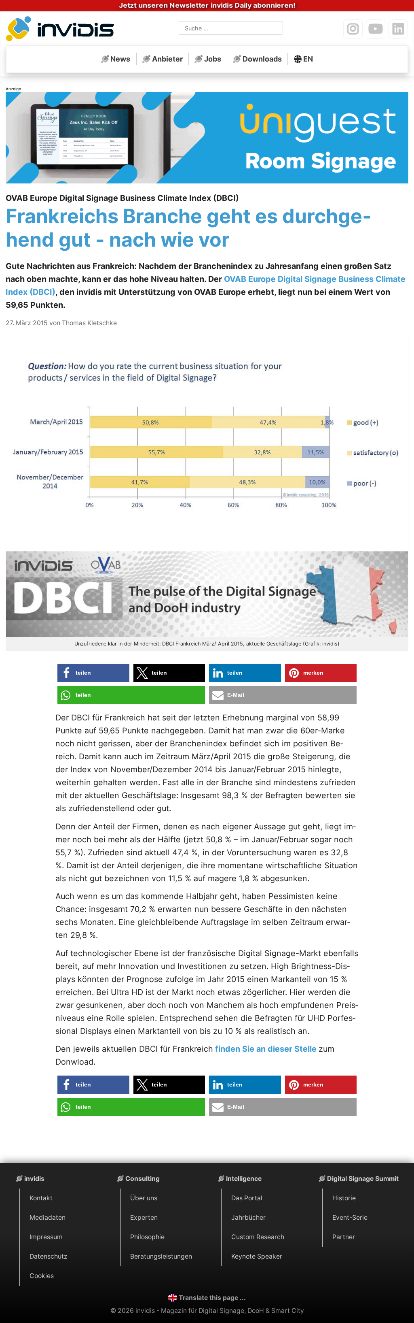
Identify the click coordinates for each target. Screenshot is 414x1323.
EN (308, 59)
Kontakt (41, 1198)
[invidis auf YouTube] (375, 29)
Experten (144, 1217)
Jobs (212, 59)
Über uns (143, 1198)
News (120, 59)
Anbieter (167, 59)
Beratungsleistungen (161, 1256)
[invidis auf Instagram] (353, 29)
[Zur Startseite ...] (62, 30)
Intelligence (244, 1178)
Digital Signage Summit (363, 1178)
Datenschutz (49, 1256)
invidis (34, 1178)
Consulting (142, 1178)
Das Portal (246, 1198)
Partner (343, 1237)
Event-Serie (350, 1217)
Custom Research (257, 1237)
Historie (344, 1198)
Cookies (42, 1276)
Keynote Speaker (256, 1256)
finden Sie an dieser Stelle (266, 1049)
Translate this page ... (212, 1298)
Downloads (262, 59)
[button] (93, 673)
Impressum (46, 1237)
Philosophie (147, 1237)
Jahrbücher (248, 1217)
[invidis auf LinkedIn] (398, 29)
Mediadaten (47, 1217)
